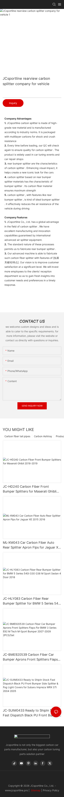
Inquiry (13, 103)
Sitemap (35, 790)
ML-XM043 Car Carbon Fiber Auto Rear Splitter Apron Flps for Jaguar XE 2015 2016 (31, 545)
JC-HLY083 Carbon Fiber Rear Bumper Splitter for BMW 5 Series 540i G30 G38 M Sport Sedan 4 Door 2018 (32, 601)
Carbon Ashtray (43, 436)
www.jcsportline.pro (16, 790)
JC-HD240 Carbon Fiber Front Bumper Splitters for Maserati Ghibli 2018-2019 (29, 489)
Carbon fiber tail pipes (17, 436)
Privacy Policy (51, 790)
